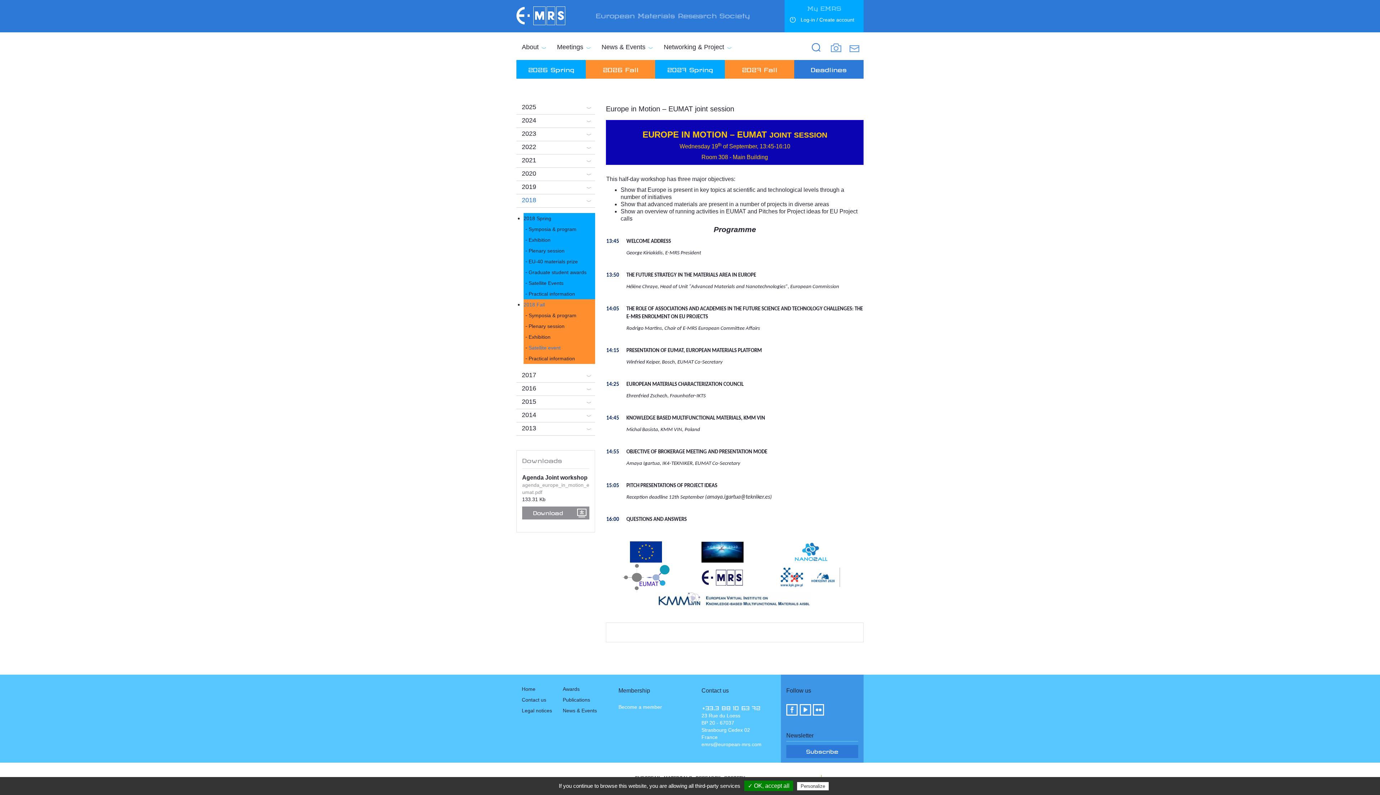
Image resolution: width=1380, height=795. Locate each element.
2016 (529, 388)
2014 (529, 415)
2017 (529, 375)
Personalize (813, 786)
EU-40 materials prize (553, 261)
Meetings (570, 47)
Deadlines (829, 68)
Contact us (534, 700)
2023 (529, 133)
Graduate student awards (557, 272)
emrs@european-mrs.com (732, 744)
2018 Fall (534, 305)
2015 (529, 401)
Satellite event (545, 348)
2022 (529, 147)
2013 (529, 428)
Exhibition (540, 240)
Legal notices (537, 710)
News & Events (623, 47)
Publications (576, 700)
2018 (529, 200)
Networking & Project (694, 47)
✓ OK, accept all (769, 786)
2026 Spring (551, 68)
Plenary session (547, 251)
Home (528, 689)
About (530, 47)
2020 (529, 173)
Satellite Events (546, 283)
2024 (529, 120)
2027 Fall (759, 68)
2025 (529, 107)
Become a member (640, 707)
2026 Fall (621, 68)
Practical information (552, 294)
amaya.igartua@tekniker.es (738, 497)
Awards (571, 689)
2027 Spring (690, 68)
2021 (529, 160)
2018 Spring (537, 218)
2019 (529, 186)
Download (548, 512)
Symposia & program (552, 229)
